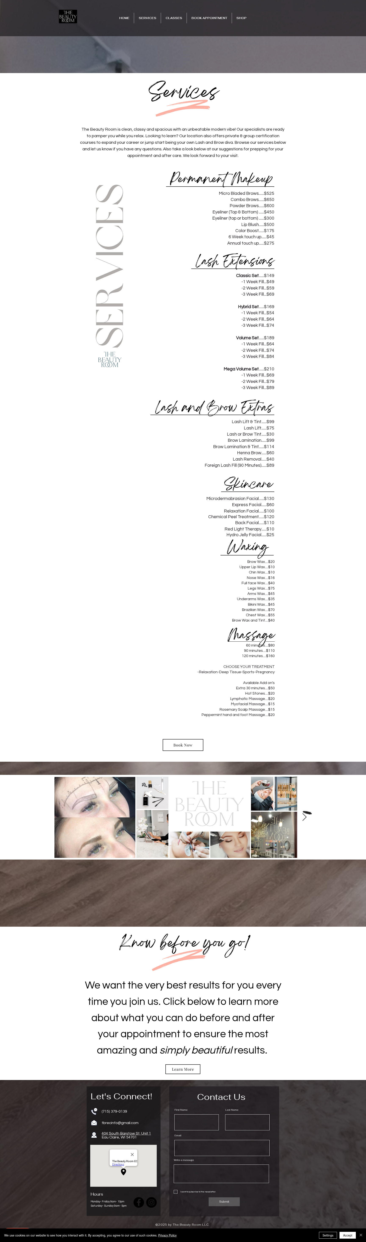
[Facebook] (138, 1202)
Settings (328, 1235)
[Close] (360, 1235)
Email (178, 1135)
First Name (181, 1110)
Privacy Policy (167, 1235)
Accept (347, 1235)
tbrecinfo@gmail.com (120, 1123)
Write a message (184, 1160)
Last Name (231, 1110)
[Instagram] (151, 1202)
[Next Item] (304, 817)
